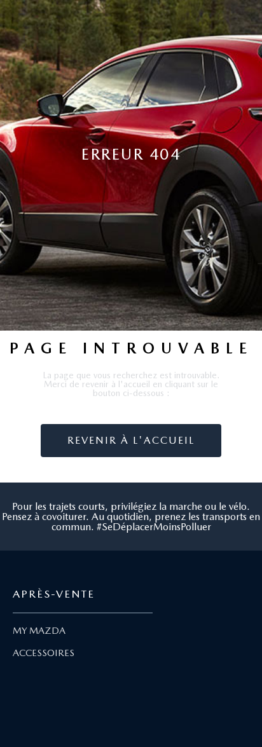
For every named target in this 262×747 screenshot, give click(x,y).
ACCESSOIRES (43, 653)
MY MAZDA (39, 630)
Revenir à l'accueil (131, 440)
